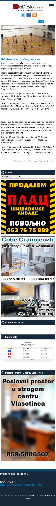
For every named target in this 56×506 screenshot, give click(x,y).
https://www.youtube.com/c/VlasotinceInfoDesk (21, 485)
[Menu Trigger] (51, 5)
